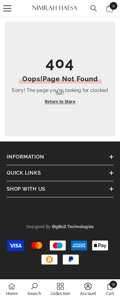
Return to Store (60, 101)
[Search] (94, 8)
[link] (34, 289)
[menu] (7, 8)
